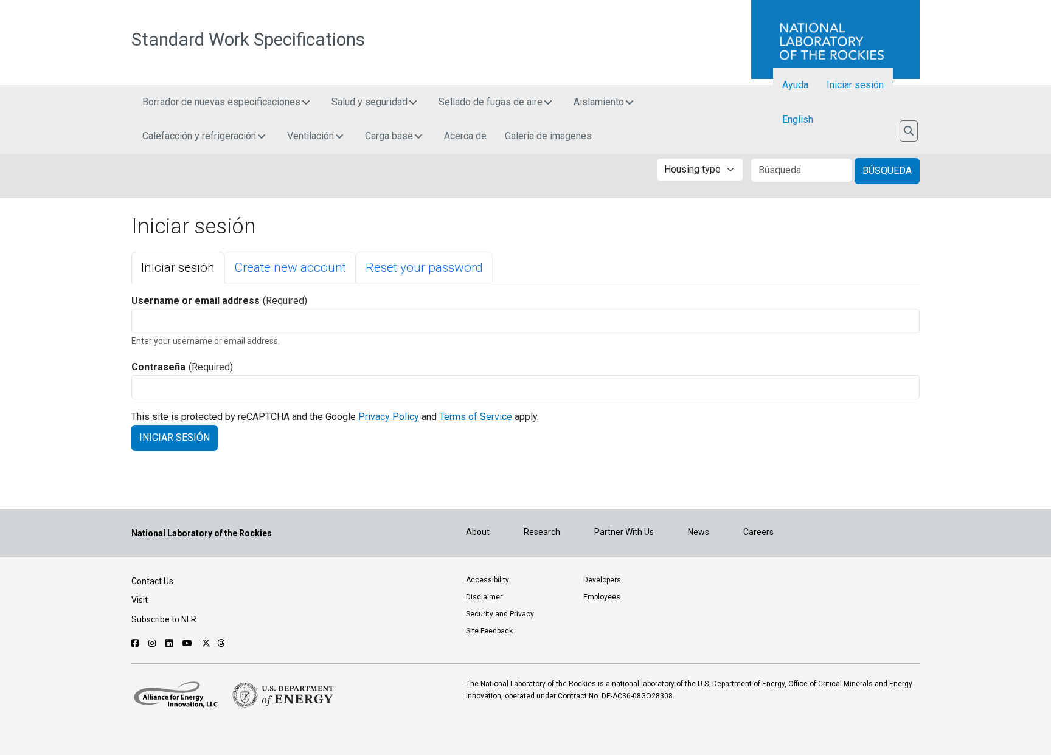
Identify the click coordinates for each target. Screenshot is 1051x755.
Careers (758, 532)
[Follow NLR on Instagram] (153, 643)
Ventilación (310, 136)
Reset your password (424, 267)
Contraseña (158, 367)
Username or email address (195, 300)
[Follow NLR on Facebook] (136, 643)
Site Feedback (489, 631)
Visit (139, 600)
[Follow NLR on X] (206, 643)
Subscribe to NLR (163, 619)
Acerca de (465, 136)
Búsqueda (887, 170)
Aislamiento (599, 102)
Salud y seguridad (369, 102)
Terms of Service (475, 416)
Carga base (389, 136)
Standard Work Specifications (248, 39)
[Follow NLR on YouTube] (188, 643)
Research (542, 532)
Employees (601, 597)
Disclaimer (484, 597)
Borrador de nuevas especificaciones (221, 102)
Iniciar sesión (855, 85)
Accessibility (487, 580)
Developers (602, 580)
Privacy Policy (388, 416)
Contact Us (152, 581)
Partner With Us (624, 532)
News (698, 532)
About (478, 532)
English (797, 119)
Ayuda (795, 85)
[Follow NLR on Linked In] (170, 643)
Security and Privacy (500, 614)
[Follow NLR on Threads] (220, 643)
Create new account (290, 267)
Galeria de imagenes (548, 136)
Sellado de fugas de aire (491, 102)
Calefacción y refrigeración (199, 136)
